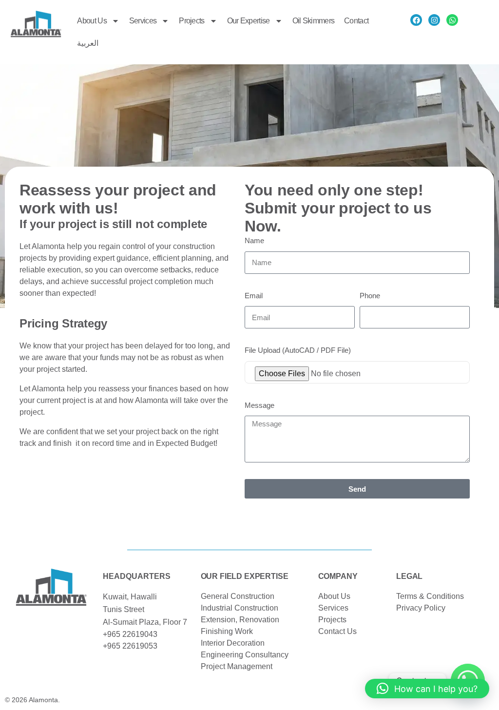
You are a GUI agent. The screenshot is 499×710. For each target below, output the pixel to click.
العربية (87, 43)
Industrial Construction (239, 608)
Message (259, 405)
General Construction (237, 596)
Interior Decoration (233, 643)
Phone (370, 295)
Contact (356, 21)
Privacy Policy (420, 608)
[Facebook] (416, 20)
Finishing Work (227, 631)
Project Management (236, 666)
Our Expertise (248, 21)
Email (254, 295)
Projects (191, 21)
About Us (91, 21)
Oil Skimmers (313, 21)
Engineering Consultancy (244, 655)
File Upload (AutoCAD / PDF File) (298, 350)
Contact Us (337, 631)
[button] (427, 688)
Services (142, 21)
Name (254, 240)
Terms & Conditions (430, 596)
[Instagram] (434, 20)
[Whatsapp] (452, 20)
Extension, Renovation (240, 619)
